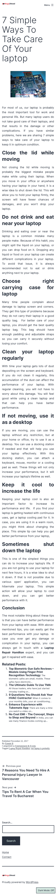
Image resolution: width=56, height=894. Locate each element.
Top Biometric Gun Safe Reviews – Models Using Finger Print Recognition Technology (31, 672)
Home (5, 852)
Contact (6, 857)
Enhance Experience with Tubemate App (25, 706)
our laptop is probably (40, 748)
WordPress (32, 882)
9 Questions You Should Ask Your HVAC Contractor (31, 696)
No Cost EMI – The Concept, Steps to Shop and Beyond (31, 716)
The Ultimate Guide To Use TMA (30, 685)
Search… (7, 822)
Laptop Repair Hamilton (19, 748)
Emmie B (9, 743)
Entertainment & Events (25, 746)
